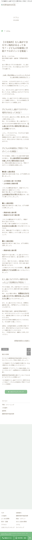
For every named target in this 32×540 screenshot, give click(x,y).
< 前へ (29, 350)
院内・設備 (4, 522)
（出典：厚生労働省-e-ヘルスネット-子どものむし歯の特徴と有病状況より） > (16, 76)
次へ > (29, 353)
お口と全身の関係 (21, 522)
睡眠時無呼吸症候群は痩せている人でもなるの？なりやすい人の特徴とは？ (16, 376)
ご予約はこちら (16, 497)
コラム (18, 524)
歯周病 (4, 411)
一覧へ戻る (4, 349)
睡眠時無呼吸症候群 (8, 414)
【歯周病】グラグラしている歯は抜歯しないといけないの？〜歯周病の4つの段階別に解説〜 (16, 370)
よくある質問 (5, 519)
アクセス (3, 524)
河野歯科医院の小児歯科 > (22, 341)
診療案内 (18, 513)
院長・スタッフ (20, 519)
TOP (2, 513)
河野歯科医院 (22, 311)
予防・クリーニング (8, 405)
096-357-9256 (17, 479)
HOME (2, 31)
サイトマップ (20, 527)
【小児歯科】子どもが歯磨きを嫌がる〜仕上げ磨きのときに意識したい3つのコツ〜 (16, 364)
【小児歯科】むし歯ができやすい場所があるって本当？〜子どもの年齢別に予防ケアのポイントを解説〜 (16, 382)
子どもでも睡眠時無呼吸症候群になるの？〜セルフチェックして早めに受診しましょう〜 (16, 359)
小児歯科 (4, 408)
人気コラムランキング (16, 392)
